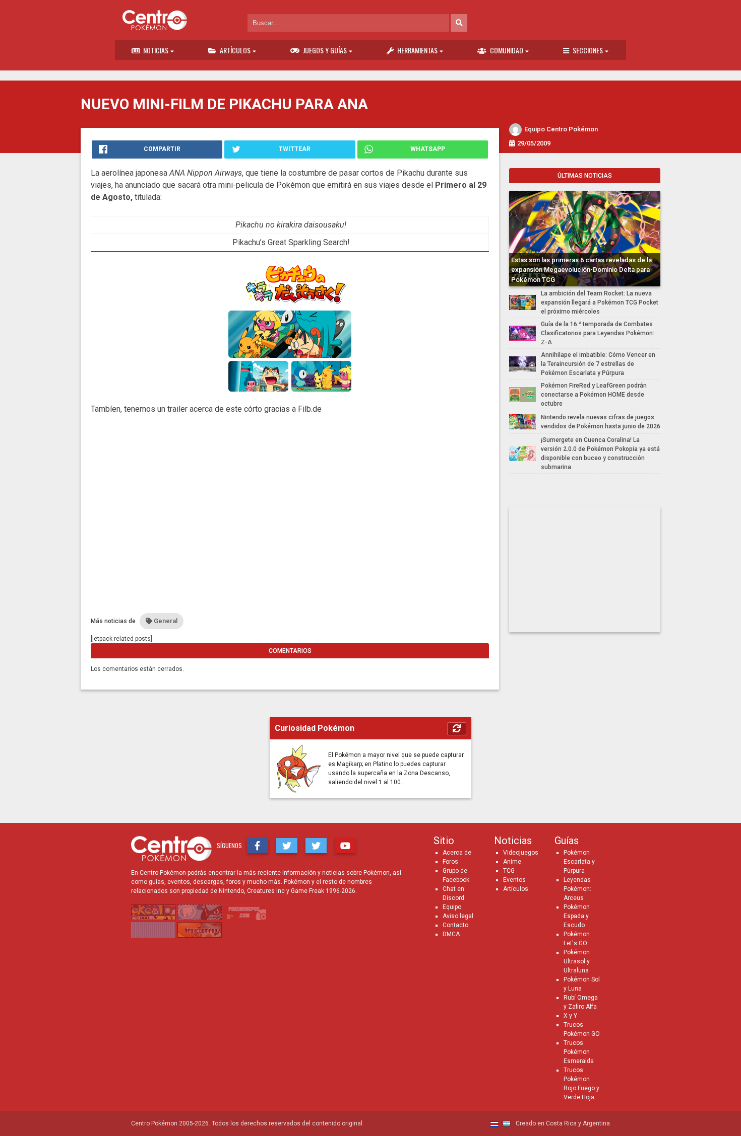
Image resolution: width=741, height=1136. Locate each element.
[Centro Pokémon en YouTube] (345, 845)
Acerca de (457, 852)
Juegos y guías (324, 50)
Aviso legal (458, 916)
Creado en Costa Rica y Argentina (562, 1123)
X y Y (570, 1015)
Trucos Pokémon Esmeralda (579, 1052)
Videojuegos (520, 852)
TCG (509, 870)
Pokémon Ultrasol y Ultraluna (577, 961)
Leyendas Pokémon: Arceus (577, 888)
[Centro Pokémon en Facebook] (257, 845)
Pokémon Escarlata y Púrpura (579, 861)
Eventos (514, 879)
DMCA (451, 934)
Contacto (455, 925)
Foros (450, 861)
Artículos (235, 50)
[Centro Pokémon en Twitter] (286, 845)
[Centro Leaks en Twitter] (316, 845)
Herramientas (417, 50)
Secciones (587, 50)
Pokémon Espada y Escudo (577, 916)
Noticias (156, 50)
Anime (512, 861)
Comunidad (506, 50)
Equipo (452, 907)
